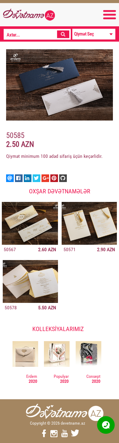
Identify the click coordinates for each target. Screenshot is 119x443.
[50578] (30, 281)
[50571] (89, 223)
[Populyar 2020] (57, 355)
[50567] (30, 223)
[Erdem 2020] (25, 355)
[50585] (59, 85)
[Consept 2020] (88, 355)
